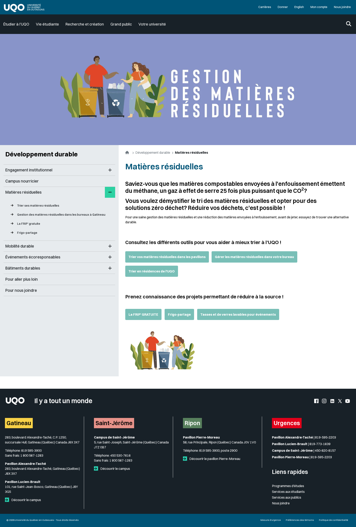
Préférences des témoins (300, 520)
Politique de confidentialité (333, 520)
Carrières (264, 7)
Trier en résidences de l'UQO (152, 271)
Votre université (152, 24)
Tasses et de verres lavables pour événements (238, 314)
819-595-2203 (325, 437)
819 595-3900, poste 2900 (218, 450)
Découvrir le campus (26, 500)
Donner (283, 7)
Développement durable (41, 154)
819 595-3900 (31, 450)
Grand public (121, 24)
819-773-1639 (319, 444)
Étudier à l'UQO (16, 24)
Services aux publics (286, 497)
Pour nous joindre (21, 290)
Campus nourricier (22, 181)
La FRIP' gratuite (28, 224)
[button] (110, 170)
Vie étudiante (47, 24)
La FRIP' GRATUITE (143, 314)
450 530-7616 (120, 455)
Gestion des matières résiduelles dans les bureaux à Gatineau (61, 214)
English (299, 7)
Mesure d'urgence (270, 520)
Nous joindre (342, 7)
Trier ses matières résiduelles (38, 205)
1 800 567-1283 (31, 455)
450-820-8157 (325, 450)
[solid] (8, 500)
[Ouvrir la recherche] (348, 24)
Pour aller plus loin (21, 279)
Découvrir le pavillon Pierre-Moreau (214, 459)
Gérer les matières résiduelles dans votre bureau (254, 257)
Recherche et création (85, 24)
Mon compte (318, 7)
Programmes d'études (288, 486)
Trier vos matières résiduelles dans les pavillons (167, 257)
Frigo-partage (27, 233)
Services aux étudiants (288, 492)
